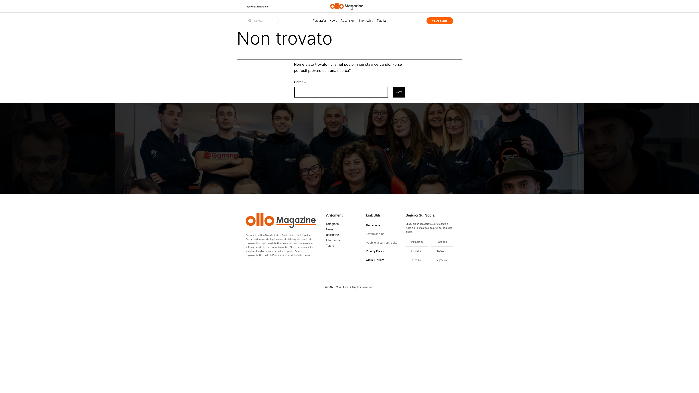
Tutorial (381, 20)
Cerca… (300, 82)
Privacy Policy (375, 251)
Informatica (366, 20)
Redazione (373, 225)
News (333, 20)
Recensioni (348, 20)
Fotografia (319, 20)
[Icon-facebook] (428, 6)
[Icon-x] (433, 6)
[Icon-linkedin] (446, 6)
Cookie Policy (375, 259)
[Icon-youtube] (437, 6)
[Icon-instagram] (442, 6)
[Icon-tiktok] (451, 6)
